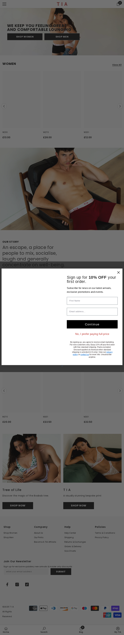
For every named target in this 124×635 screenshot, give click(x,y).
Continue (92, 327)
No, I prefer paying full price (92, 336)
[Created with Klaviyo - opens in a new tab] (62, 371)
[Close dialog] (118, 267)
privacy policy (85, 358)
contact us (100, 358)
